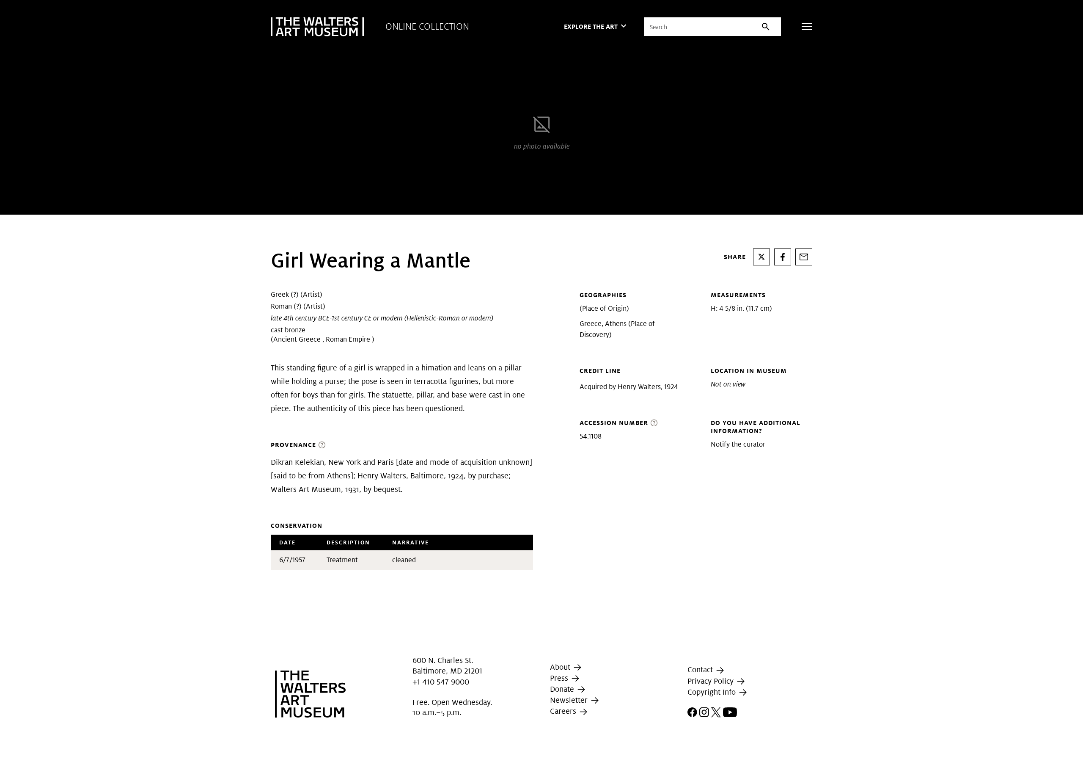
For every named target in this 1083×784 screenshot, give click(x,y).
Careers (564, 711)
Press (560, 678)
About (561, 667)
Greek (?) (285, 294)
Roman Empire (349, 339)
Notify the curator (738, 444)
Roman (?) (286, 306)
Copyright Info (712, 692)
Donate (563, 689)
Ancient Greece (297, 339)
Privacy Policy (711, 681)
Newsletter (570, 700)
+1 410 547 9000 (440, 682)
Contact (701, 669)
